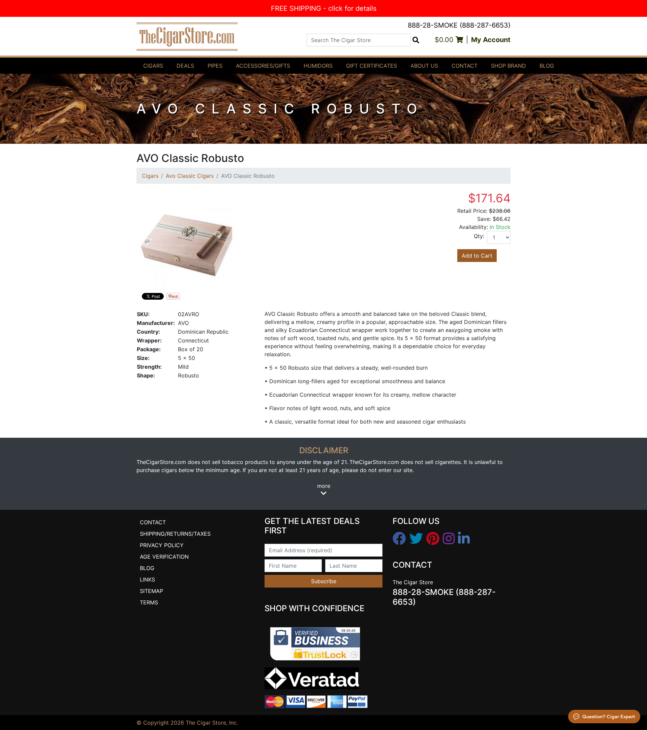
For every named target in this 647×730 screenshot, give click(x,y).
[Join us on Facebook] (399, 539)
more (323, 486)
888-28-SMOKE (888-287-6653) (459, 25)
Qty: (479, 236)
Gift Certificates (371, 65)
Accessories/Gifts (263, 65)
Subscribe (323, 581)
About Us (424, 65)
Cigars (153, 65)
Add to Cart (477, 255)
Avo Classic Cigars (190, 175)
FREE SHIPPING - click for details (323, 8)
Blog (547, 65)
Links (147, 579)
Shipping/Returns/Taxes (175, 533)
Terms (149, 602)
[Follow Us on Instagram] (449, 539)
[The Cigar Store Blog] (464, 539)
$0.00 (445, 40)
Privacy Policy (162, 545)
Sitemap (151, 591)
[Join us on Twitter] (416, 539)
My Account (491, 40)
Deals (185, 65)
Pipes (215, 65)
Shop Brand (508, 65)
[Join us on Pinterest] (432, 539)
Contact (464, 65)
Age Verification (164, 556)
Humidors (318, 65)
